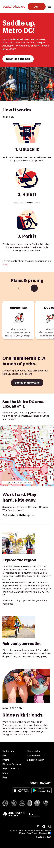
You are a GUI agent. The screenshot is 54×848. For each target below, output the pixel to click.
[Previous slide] (19, 288)
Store (5, 773)
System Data (33, 755)
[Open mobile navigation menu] (49, 6)
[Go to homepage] (15, 6)
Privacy (23, 833)
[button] (53, 479)
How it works (33, 751)
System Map (8, 751)
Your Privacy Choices (37, 833)
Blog (4, 777)
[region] (27, 455)
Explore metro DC (11, 768)
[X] (38, 827)
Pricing (5, 759)
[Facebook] (44, 827)
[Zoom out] (50, 482)
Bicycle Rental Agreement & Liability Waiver (31, 830)
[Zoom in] (50, 477)
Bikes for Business (11, 764)
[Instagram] (50, 827)
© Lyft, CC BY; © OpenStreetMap (19, 482)
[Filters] (50, 430)
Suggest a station (35, 759)
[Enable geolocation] (50, 471)
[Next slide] (34, 288)
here (5, 264)
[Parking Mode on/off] (50, 436)
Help (4, 755)
